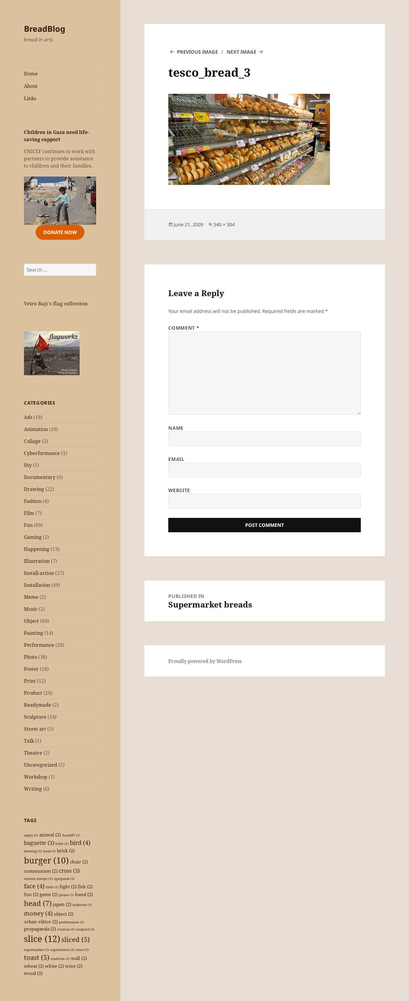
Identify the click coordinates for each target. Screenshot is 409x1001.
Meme (31, 597)
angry (31, 835)
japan (62, 904)
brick (66, 851)
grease (66, 895)
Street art (35, 729)
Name (176, 428)
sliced (75, 939)
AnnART (71, 835)
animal (50, 835)
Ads (28, 417)
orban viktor (41, 922)
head (37, 903)
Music (30, 609)
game (48, 894)
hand (84, 894)
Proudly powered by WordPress (205, 661)
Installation (37, 585)
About (31, 86)
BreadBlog (44, 28)
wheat (34, 966)
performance (71, 922)
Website (179, 490)
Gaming (33, 537)
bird (80, 843)
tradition (60, 959)
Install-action (39, 573)
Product (33, 693)
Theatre (33, 753)
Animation (36, 429)
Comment (183, 328)
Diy (28, 465)
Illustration (37, 561)
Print (30, 681)
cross (69, 870)
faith (52, 887)
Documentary (39, 477)
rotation (66, 929)
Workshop (35, 777)
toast (36, 957)
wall (79, 958)
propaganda (40, 929)
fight (68, 887)
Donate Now (60, 232)
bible (62, 844)
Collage (32, 441)
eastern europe (38, 879)
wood (33, 973)
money (38, 913)
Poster (31, 669)
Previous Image (197, 52)
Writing (33, 789)
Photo (30, 657)
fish (85, 887)
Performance (39, 645)
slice (42, 939)
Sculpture (35, 717)
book (49, 851)
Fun (28, 525)
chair (79, 862)
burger (46, 860)
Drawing (34, 489)
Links (30, 98)
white (54, 966)
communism (40, 871)
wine (73, 966)
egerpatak (64, 879)
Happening (36, 549)
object (63, 914)
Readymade (37, 705)
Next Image (241, 52)
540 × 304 (224, 224)
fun (31, 894)
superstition (62, 950)
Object (31, 621)
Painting (33, 633)
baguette (39, 842)
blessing (33, 851)
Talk (29, 741)
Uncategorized (40, 765)
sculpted (85, 929)
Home (31, 73)
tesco (82, 950)
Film (29, 513)
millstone (82, 905)
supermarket (36, 950)
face (34, 886)
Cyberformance (42, 453)
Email (176, 459)
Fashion (32, 501)
